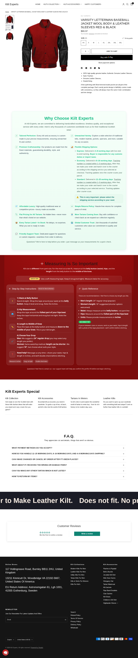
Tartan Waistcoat (109, 584)
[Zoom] (70, 20)
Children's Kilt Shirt (110, 600)
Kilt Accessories (110, 564)
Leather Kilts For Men (78, 572)
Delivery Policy (76, 624)
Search (73, 612)
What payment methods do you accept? (32, 448)
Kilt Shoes (106, 597)
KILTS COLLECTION (51, 4)
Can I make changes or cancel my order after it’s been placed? (45, 459)
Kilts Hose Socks (109, 578)
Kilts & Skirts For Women (79, 581)
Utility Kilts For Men (77, 575)
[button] (5, 652)
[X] (86, 68)
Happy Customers (93, 4)
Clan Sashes (107, 593)
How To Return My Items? (24, 476)
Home (37, 4)
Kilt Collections (77, 564)
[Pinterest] (91, 68)
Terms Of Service (77, 618)
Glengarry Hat (108, 581)
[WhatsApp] (95, 68)
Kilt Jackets (107, 587)
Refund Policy (75, 615)
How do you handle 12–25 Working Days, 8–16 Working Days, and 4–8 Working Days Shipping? (58, 454)
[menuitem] (38, 4)
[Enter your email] (65, 619)
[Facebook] (82, 68)
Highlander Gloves (109, 603)
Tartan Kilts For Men (78, 578)
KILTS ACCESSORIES (72, 4)
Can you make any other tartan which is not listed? (39, 471)
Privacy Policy (76, 621)
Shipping (91, 34)
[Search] (127, 4)
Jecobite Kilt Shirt (109, 575)
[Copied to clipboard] (99, 68)
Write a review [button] (87, 534)
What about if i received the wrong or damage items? (39, 465)
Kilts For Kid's (75, 584)
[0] (131, 4)
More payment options (107, 63)
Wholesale (74, 628)
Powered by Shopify (37, 647)
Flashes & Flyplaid (109, 569)
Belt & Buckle (108, 572)
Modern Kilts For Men (78, 569)
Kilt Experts (11, 4)
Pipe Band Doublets (110, 590)
